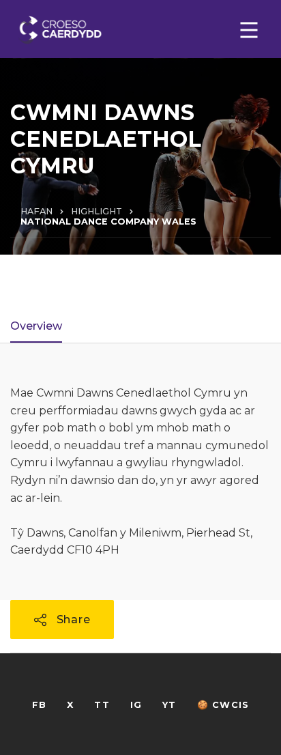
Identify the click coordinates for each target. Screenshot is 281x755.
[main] (140, 377)
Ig (136, 705)
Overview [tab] (36, 325)
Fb (39, 705)
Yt (169, 705)
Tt (101, 705)
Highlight (96, 211)
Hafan (36, 211)
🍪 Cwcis (223, 705)
